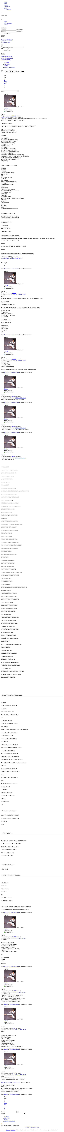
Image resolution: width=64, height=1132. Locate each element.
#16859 (14, 456)
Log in (2, 36)
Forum (6, 5)
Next (5, 81)
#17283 (14, 1073)
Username (19, 29)
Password (19, 31)
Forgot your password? (7, 39)
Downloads (7, 6)
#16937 (14, 936)
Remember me (6, 33)
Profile (9, 9)
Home (5, 2)
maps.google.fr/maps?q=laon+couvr (10, 1082)
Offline (6, 108)
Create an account (5, 42)
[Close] (1, 19)
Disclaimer (13, 1130)
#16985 (14, 1028)
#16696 (14, 359)
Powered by (28, 1127)
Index (5, 21)
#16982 (14, 990)
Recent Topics (8, 23)
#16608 (14, 116)
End (5, 83)
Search (6, 24)
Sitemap (8, 1130)
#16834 (14, 426)
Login (5, 8)
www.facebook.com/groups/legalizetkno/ (11, 258)
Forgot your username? (7, 40)
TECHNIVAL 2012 (6, 117)
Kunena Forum (35, 1127)
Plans (5, 3)
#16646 (14, 293)
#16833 (14, 396)
